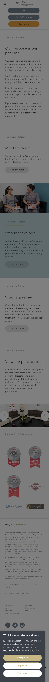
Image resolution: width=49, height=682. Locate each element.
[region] (22, 656)
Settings (22, 673)
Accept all (22, 658)
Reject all (23, 666)
